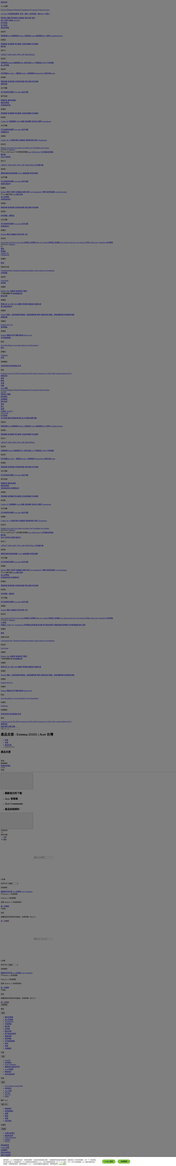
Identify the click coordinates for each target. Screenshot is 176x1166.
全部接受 (124, 1161)
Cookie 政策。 (62, 1164)
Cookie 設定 (108, 1161)
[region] (88, 1161)
